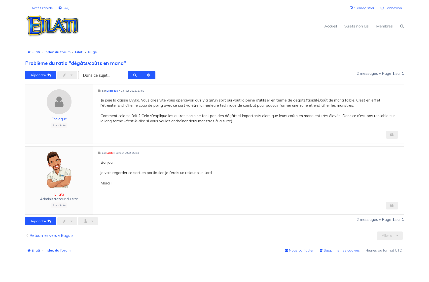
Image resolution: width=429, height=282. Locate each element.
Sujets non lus (356, 26)
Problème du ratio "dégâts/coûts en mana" (75, 63)
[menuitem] (64, 8)
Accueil (330, 26)
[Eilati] (119, 26)
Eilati (59, 194)
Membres (384, 26)
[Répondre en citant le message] (392, 135)
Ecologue (59, 119)
